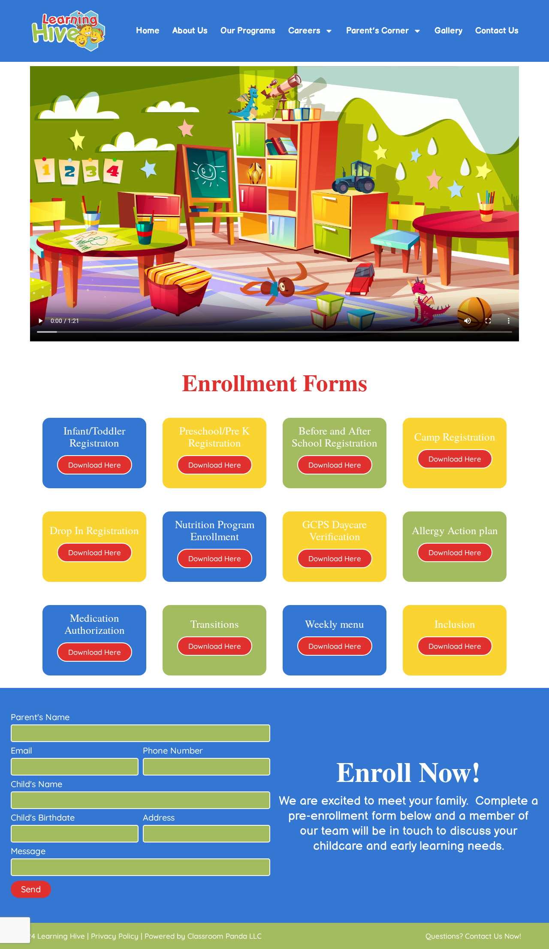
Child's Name (36, 784)
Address (159, 818)
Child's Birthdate (43, 818)
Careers (304, 31)
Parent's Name (40, 717)
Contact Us (497, 31)
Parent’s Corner (377, 31)
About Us (190, 31)
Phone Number (173, 751)
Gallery (448, 31)
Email (21, 751)
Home (148, 31)
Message (28, 851)
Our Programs (247, 31)
